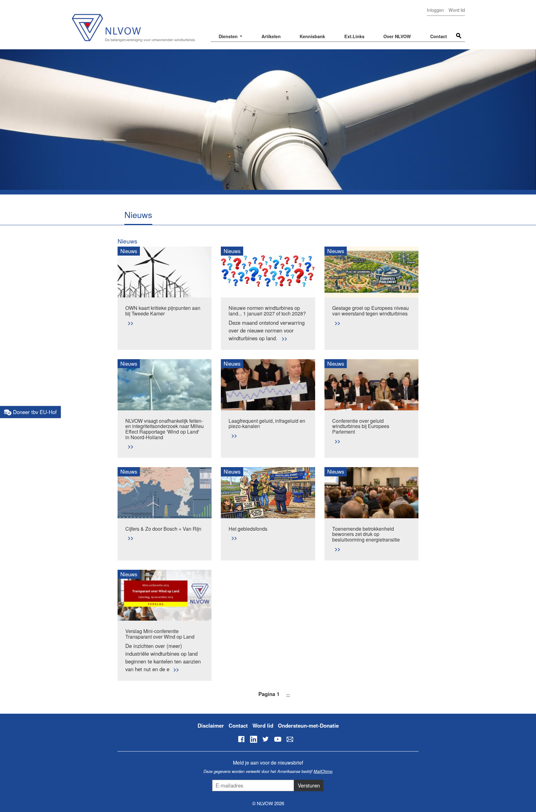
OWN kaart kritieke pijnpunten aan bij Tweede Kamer (162, 310)
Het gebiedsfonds (248, 528)
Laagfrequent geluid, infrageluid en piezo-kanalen (267, 423)
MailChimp (323, 771)
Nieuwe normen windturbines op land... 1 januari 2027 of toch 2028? (267, 310)
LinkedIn (253, 739)
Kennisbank (312, 36)
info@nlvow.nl (289, 739)
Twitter (265, 739)
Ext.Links (354, 36)
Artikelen (271, 36)
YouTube (277, 739)
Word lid (457, 10)
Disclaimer (211, 725)
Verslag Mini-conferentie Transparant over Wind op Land (159, 633)
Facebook (241, 739)
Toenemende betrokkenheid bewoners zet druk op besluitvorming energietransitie (366, 534)
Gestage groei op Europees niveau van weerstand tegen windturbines (370, 310)
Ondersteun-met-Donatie (308, 725)
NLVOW (133, 24)
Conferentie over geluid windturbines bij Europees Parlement (360, 426)
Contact (438, 36)
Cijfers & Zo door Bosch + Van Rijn (163, 528)
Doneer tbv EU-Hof (34, 412)
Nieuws (127, 241)
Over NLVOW (397, 36)
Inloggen (435, 10)
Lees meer (130, 323)
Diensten (229, 36)
